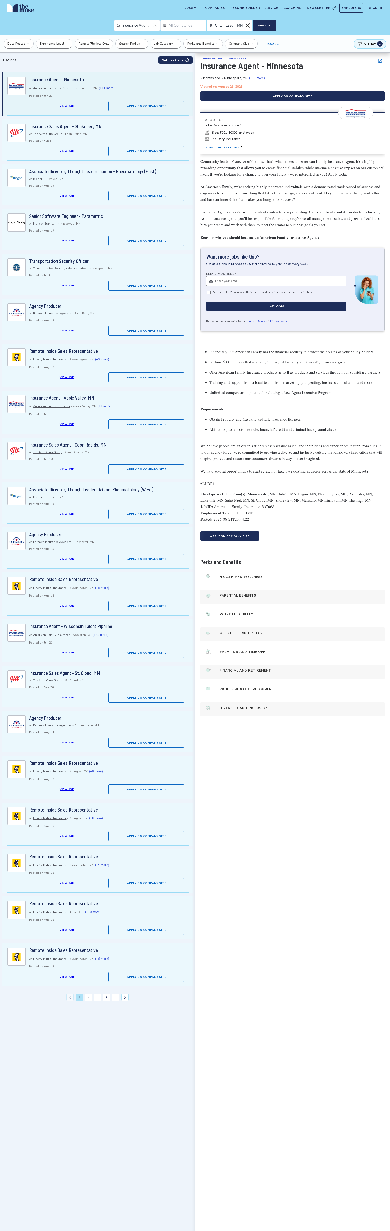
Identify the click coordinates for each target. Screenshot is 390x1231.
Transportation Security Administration (60, 268)
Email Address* (221, 274)
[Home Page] (20, 9)
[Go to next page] (125, 997)
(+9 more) (102, 359)
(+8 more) (96, 771)
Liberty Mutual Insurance (50, 359)
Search (264, 25)
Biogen (38, 179)
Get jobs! (276, 306)
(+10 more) (93, 912)
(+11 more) (106, 88)
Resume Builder (245, 8)
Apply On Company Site (146, 106)
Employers (351, 8)
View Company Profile (222, 147)
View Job (67, 106)
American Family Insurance (51, 88)
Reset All (272, 44)
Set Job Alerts (172, 60)
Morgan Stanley (44, 223)
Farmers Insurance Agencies (52, 313)
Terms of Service (256, 321)
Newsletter (318, 8)
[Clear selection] (155, 25)
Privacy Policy (278, 321)
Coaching (292, 8)
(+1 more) (104, 406)
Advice (271, 8)
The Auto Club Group (48, 134)
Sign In (375, 8)
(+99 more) (100, 635)
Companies (215, 8)
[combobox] (141, 25)
